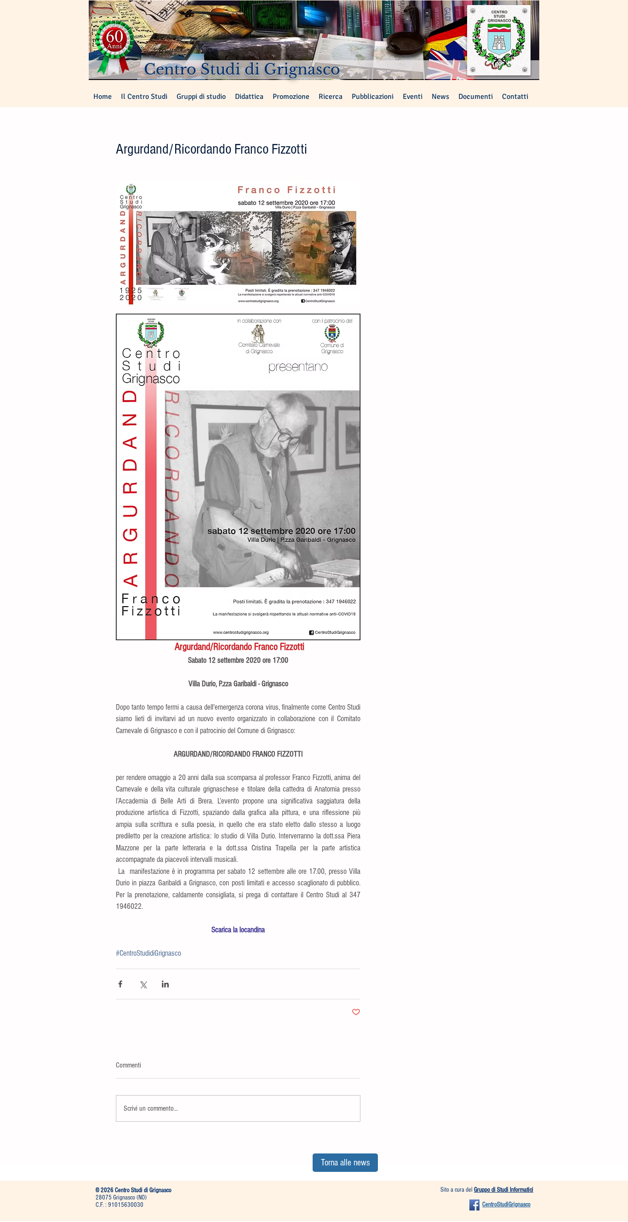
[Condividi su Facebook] (120, 984)
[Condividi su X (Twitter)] (142, 984)
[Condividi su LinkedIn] (165, 984)
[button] (201, 97)
